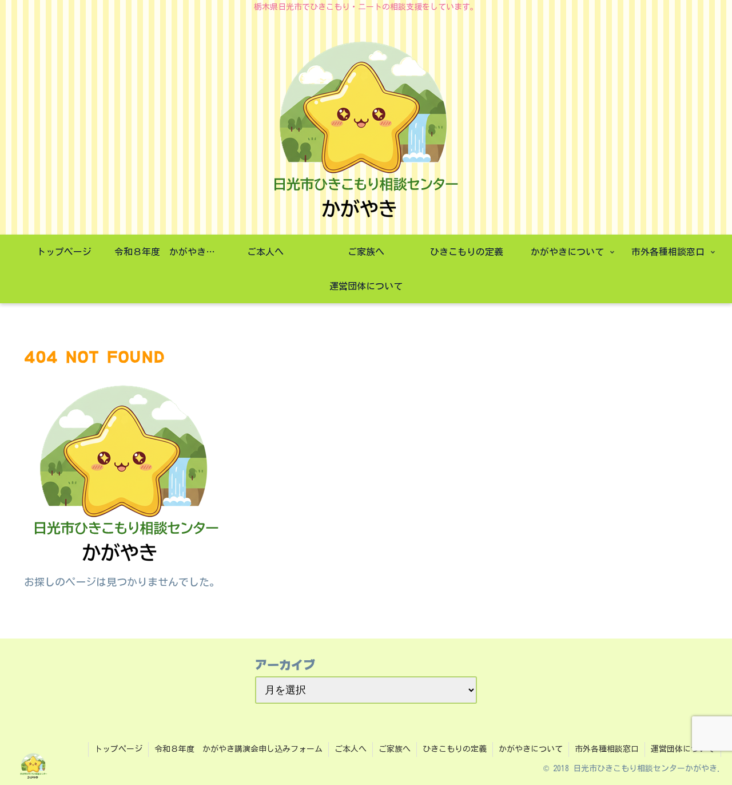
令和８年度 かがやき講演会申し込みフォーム (238, 749)
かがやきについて (531, 749)
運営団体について (683, 749)
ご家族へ (395, 749)
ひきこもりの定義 (455, 749)
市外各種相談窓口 (607, 749)
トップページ (118, 749)
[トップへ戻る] (714, 767)
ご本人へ (351, 749)
